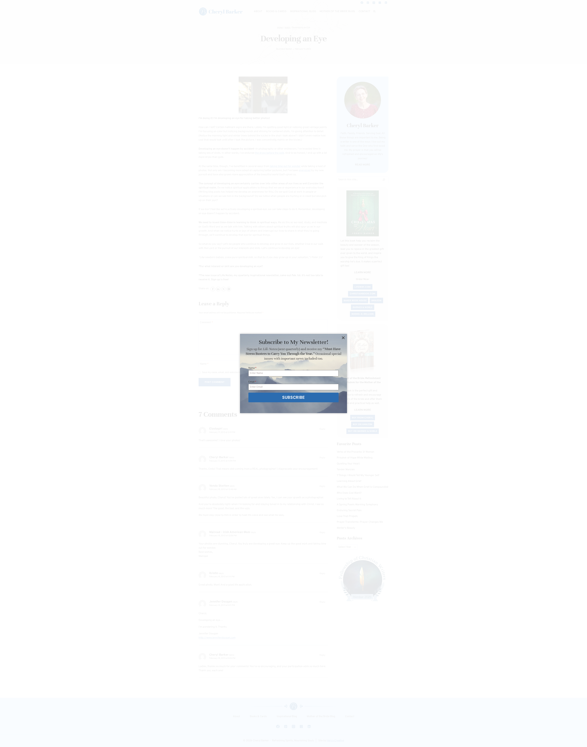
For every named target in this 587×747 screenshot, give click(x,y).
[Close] (343, 338)
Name (252, 368)
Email (252, 381)
